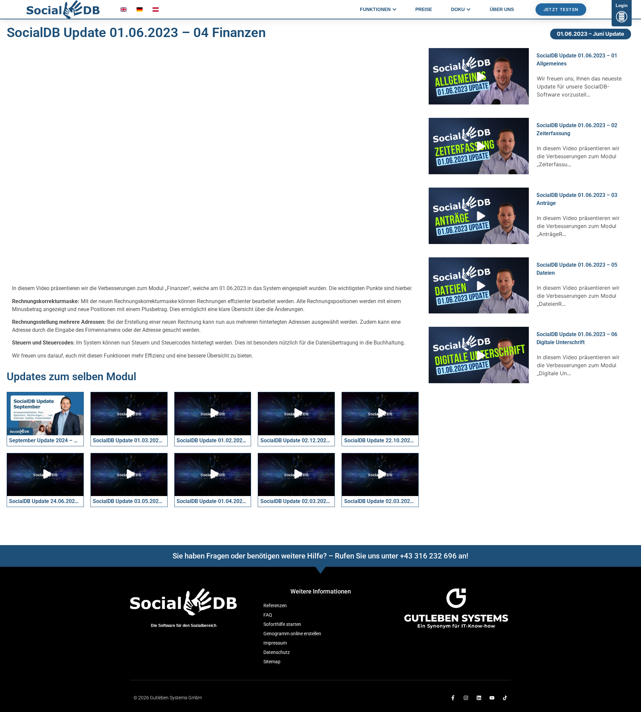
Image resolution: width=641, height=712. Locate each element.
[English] (124, 11)
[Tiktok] (504, 697)
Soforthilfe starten (282, 624)
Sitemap (271, 662)
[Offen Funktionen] (394, 9)
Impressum (275, 643)
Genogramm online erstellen (292, 634)
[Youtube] (491, 697)
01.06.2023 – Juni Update (590, 33)
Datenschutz (276, 652)
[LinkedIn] (478, 697)
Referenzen (275, 606)
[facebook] (452, 697)
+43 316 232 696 (428, 556)
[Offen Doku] (468, 9)
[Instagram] (465, 697)
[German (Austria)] (156, 11)
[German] (140, 11)
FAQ (267, 615)
